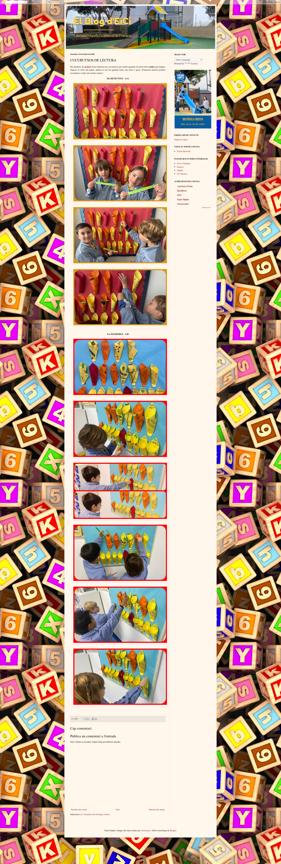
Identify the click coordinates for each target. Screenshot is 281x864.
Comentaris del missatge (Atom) (96, 814)
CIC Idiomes (182, 173)
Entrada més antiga (157, 809)
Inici (118, 809)
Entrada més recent (79, 809)
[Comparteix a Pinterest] (95, 718)
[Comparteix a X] (90, 718)
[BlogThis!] (87, 718)
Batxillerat (182, 190)
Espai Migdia (183, 199)
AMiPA (180, 170)
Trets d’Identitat (183, 163)
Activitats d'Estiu (185, 186)
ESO (179, 195)
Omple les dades (181, 139)
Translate (194, 63)
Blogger (173, 830)
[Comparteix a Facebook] (93, 718)
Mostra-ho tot (206, 207)
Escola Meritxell (183, 151)
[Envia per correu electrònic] (84, 718)
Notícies (180, 167)
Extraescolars (183, 203)
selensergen (145, 830)
